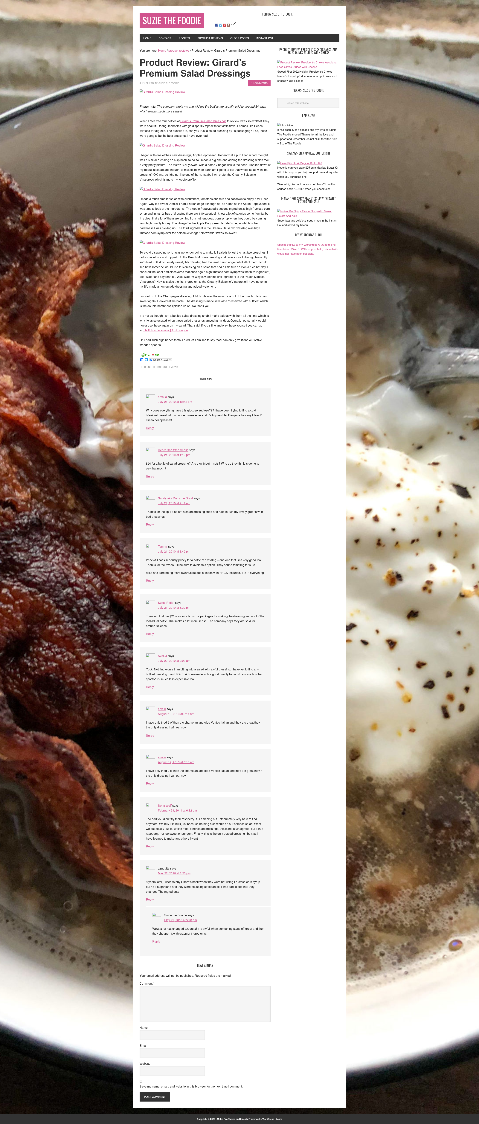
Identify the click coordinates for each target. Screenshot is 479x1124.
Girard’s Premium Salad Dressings (203, 121)
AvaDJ (162, 656)
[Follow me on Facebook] (216, 25)
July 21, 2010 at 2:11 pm (174, 503)
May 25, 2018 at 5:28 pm (180, 920)
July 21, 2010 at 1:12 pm (174, 455)
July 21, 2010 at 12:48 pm (175, 401)
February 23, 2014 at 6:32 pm (177, 810)
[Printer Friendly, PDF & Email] (150, 354)
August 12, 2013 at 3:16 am (176, 762)
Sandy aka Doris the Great (175, 498)
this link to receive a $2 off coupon (165, 330)
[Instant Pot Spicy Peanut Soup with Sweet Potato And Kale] (308, 216)
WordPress (268, 1119)
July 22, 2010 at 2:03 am (174, 660)
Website (145, 1063)
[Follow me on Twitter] (220, 25)
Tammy (162, 546)
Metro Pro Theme (226, 1119)
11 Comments (259, 83)
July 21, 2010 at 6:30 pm (174, 607)
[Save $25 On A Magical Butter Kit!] (299, 163)
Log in (279, 1119)
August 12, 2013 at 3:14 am (176, 714)
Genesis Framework (250, 1119)
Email (143, 1045)
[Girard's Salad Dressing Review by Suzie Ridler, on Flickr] (162, 92)
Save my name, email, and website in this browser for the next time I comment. (191, 1086)
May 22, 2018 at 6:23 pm (174, 873)
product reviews (167, 366)
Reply (150, 428)
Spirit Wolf (165, 805)
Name (144, 1027)
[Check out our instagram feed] (228, 25)
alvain (162, 709)
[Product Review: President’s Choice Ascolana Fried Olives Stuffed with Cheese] (308, 67)
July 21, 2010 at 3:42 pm (174, 551)
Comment (147, 983)
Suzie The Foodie (172, 20)
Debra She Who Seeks (173, 450)
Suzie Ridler (166, 602)
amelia (162, 397)
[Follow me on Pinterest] (224, 25)
